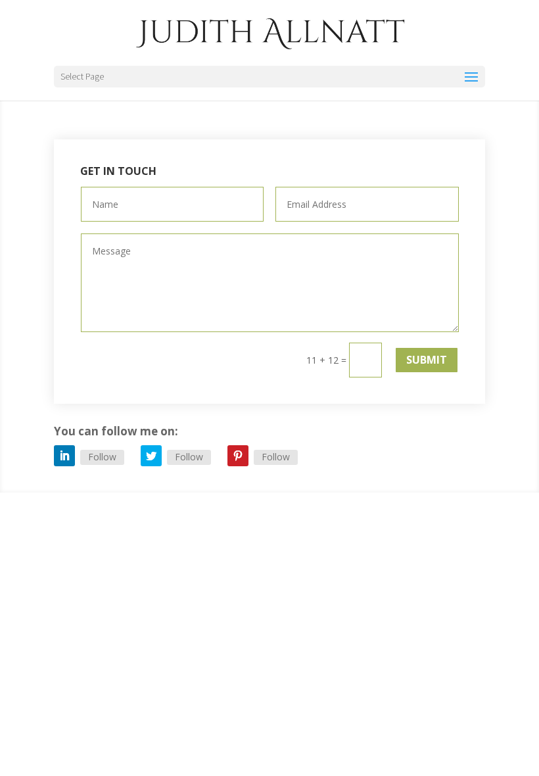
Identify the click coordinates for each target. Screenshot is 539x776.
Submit (426, 359)
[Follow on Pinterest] (237, 455)
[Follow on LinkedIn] (64, 455)
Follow (102, 456)
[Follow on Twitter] (151, 455)
